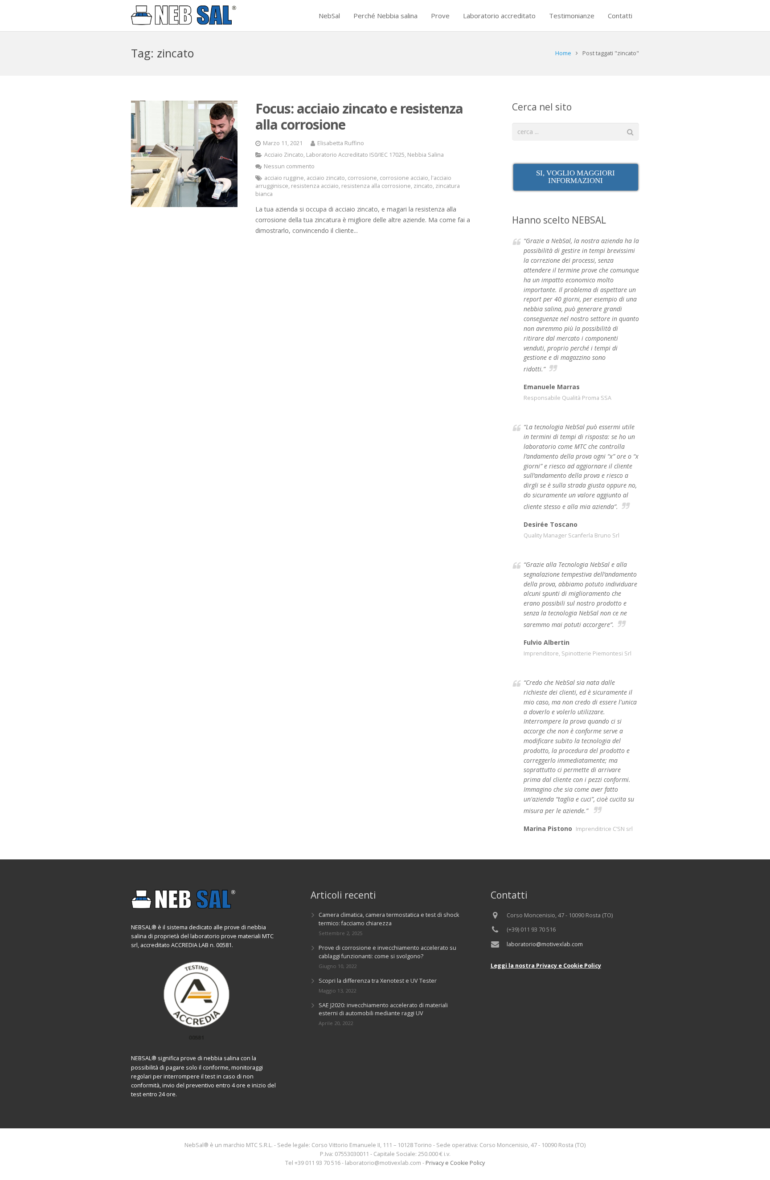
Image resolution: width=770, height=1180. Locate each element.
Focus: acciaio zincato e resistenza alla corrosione (359, 116)
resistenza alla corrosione (376, 186)
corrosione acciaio (404, 178)
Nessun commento (289, 166)
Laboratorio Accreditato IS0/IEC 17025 (355, 155)
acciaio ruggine (284, 178)
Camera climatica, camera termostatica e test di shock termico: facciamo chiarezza (389, 919)
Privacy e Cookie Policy (455, 1163)
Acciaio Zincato (283, 155)
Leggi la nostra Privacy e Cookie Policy (546, 965)
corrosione (362, 178)
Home (563, 53)
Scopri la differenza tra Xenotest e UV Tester (378, 981)
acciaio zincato (326, 178)
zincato (423, 186)
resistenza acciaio (315, 186)
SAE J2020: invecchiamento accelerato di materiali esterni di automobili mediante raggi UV (383, 1009)
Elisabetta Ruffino (340, 143)
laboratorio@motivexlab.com (545, 944)
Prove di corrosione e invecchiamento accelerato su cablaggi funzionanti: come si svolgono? (387, 952)
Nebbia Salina (425, 155)
